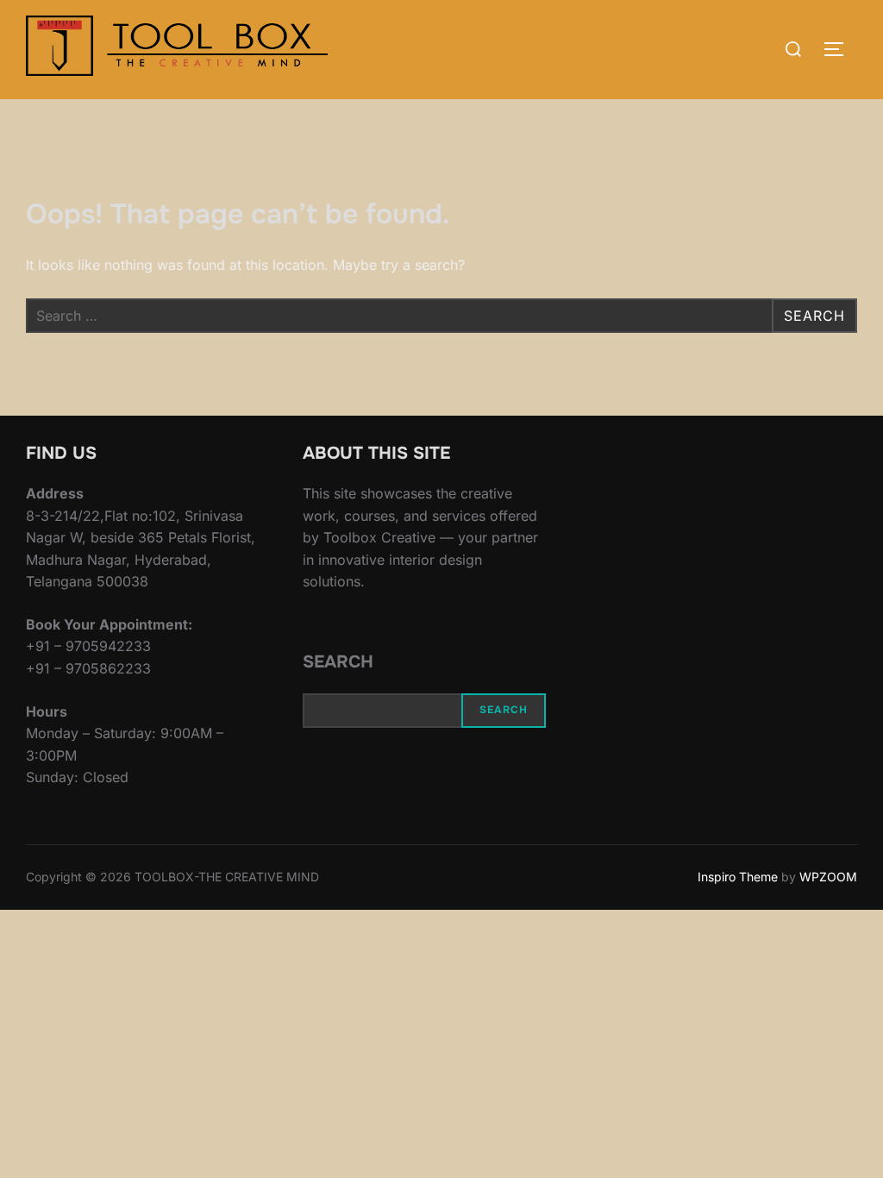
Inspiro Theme (738, 876)
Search (338, 662)
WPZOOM (828, 876)
